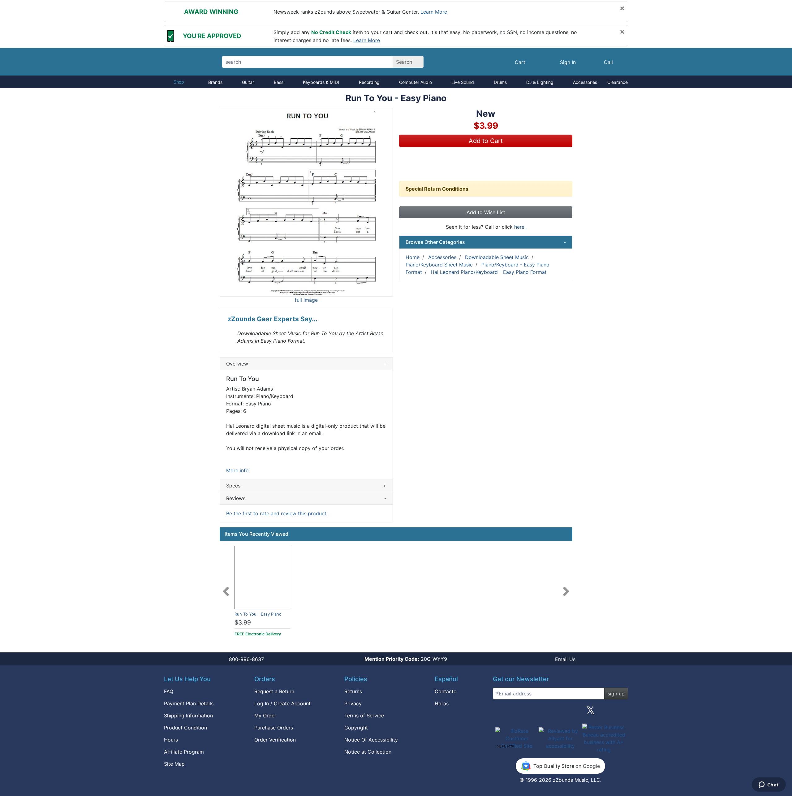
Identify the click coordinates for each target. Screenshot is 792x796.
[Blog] (500, 712)
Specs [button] (306, 485)
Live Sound (462, 82)
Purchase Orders (273, 728)
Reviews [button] (306, 498)
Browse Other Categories (486, 242)
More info (237, 470)
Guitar (248, 82)
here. (520, 227)
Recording (369, 82)
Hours (171, 740)
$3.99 (243, 622)
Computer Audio (415, 82)
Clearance (617, 82)
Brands (215, 82)
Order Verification (275, 740)
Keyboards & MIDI (321, 82)
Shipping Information (188, 715)
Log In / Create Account (282, 703)
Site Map (174, 764)
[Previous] (226, 588)
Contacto (446, 691)
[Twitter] (590, 712)
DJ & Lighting (539, 82)
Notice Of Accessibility (371, 740)
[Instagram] (560, 712)
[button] (306, 202)
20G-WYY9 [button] (405, 659)
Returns (353, 691)
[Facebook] (530, 712)
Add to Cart (486, 141)
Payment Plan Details (188, 703)
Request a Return (274, 691)
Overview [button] (306, 363)
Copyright (356, 728)
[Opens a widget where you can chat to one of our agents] (768, 785)
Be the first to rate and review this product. (277, 513)
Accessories (585, 82)
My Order (265, 715)
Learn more (433, 12)
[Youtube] (621, 712)
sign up (616, 693)
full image (306, 300)
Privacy (353, 703)
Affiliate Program (184, 752)
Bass (278, 82)
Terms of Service (364, 715)
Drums (500, 82)
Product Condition (185, 728)
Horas (442, 703)
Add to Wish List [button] (486, 212)
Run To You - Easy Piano (258, 614)
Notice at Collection (367, 752)
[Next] (566, 588)
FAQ (168, 691)
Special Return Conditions (437, 189)
